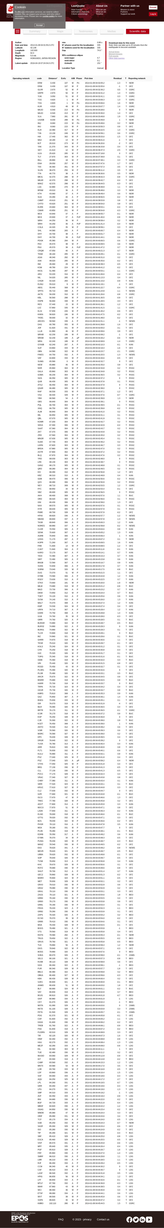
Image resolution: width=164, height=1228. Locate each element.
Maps (60, 31)
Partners (124, 12)
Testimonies (86, 31)
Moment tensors (115, 54)
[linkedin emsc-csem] (142, 1219)
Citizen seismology (79, 14)
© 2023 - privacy (82, 1219)
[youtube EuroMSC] (149, 1219)
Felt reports (113, 56)
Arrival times (114, 52)
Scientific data (137, 31)
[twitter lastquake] (136, 1219)
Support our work (128, 14)
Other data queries (117, 58)
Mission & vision (127, 10)
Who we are (101, 10)
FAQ (61, 1219)
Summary (34, 31)
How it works (76, 10)
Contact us (103, 1219)
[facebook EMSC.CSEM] (129, 1219)
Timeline (99, 14)
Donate (153, 7)
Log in (153, 14)
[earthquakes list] (17, 31)
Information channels (80, 12)
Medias (111, 31)
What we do (101, 12)
